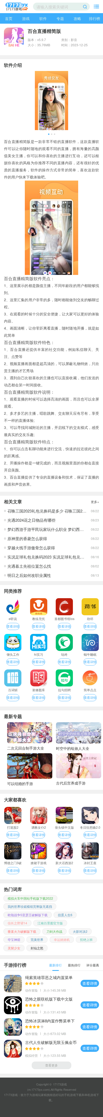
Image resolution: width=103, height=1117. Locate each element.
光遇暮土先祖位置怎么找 (29, 566)
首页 (8, 18)
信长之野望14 (17, 923)
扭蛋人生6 (65, 915)
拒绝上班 (86, 939)
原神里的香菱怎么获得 (27, 538)
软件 (43, 18)
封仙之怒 (37, 948)
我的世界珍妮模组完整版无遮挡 (30, 906)
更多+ (95, 501)
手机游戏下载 (73, 1095)
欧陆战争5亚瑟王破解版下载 (28, 915)
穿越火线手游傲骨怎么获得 (31, 547)
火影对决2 (80, 931)
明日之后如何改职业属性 (29, 575)
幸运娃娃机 (62, 939)
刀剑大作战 (54, 931)
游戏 (26, 18)
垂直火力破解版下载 (22, 931)
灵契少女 (14, 948)
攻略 (77, 18)
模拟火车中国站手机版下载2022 (30, 898)
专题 (60, 18)
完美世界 (37, 939)
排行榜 (94, 18)
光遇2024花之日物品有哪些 (31, 520)
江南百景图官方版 (50, 923)
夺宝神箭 (14, 939)
